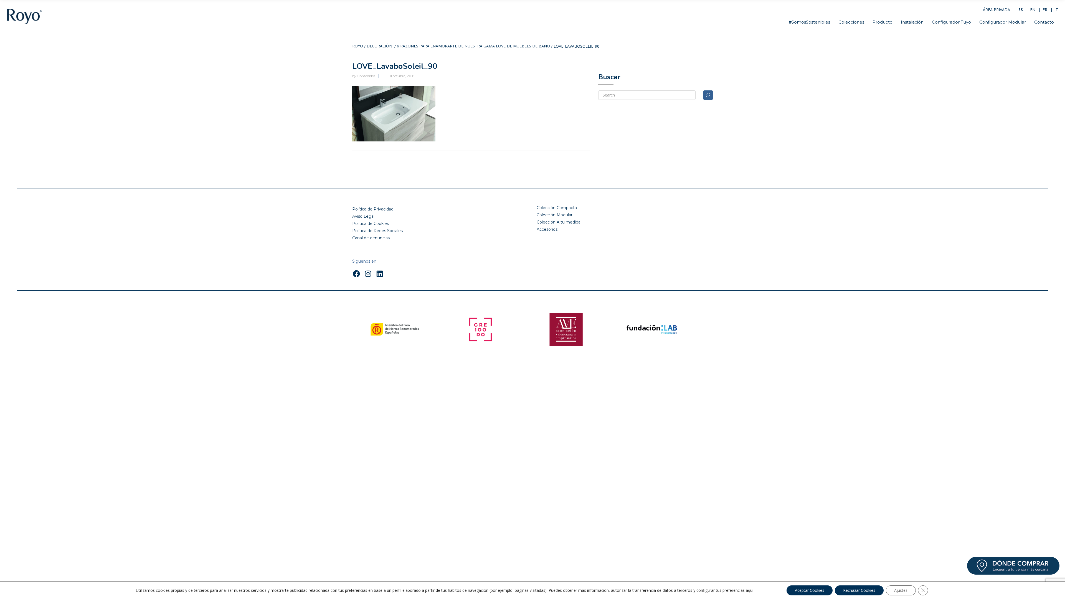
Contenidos (366, 76)
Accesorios (547, 229)
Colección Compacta (557, 207)
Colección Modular (554, 214)
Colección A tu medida (558, 222)
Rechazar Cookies (859, 590)
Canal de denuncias (371, 237)
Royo (357, 46)
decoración (379, 46)
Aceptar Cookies (809, 590)
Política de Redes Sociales (377, 230)
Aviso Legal (363, 216)
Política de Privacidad (373, 209)
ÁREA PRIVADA (996, 9)
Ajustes (900, 590)
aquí (749, 590)
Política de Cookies (370, 223)
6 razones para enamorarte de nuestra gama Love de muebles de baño (473, 46)
